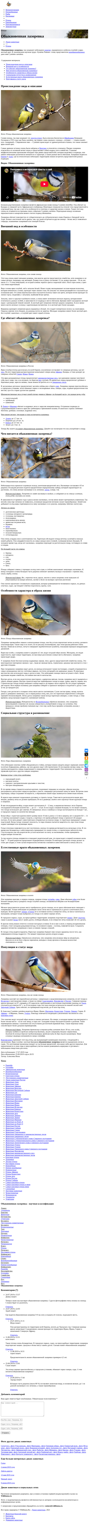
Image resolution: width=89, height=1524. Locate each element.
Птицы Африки (12, 1172)
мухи (8, 526)
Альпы (8, 418)
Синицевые (10, 1189)
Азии (11, 157)
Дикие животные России (15, 1080)
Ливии (5, 406)
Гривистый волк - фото (74, 1446)
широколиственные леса (47, 378)
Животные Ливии (13, 1118)
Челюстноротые (12, 1193)
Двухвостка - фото (8, 1450)
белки (15, 920)
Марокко (13, 406)
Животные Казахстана (14, 1111)
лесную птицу (36, 138)
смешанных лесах (59, 382)
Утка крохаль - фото (23, 1446)
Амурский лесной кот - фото (29, 1452)
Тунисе (27, 1013)
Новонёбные (11, 1166)
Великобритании (42, 702)
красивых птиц (7, 1015)
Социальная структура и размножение (21, 75)
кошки (69, 918)
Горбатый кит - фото (49, 1452)
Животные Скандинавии (15, 1132)
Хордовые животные (14, 1191)
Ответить (9, 1307)
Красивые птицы (12, 1157)
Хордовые (5, 1231)
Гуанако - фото (80, 1450)
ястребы (51, 899)
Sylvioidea (9, 1067)
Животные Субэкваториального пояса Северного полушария (30, 1141)
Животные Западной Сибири (17, 1099)
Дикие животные (38, 1510)
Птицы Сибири (12, 1180)
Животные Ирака (12, 1103)
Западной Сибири (8, 1007)
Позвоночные (11, 1170)
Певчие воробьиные (13, 1168)
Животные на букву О (14, 1124)
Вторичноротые (12, 1074)
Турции (67, 1011)
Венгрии (42, 148)
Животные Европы (13, 1097)
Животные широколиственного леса (20, 1153)
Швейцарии (69, 138)
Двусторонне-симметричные (17, 1078)
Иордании (49, 1011)
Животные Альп (12, 1084)
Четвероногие (11, 1195)
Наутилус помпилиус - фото (27, 1454)
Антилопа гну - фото (59, 1448)
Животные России (13, 1126)
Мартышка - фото (38, 1446)
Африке (4, 1013)
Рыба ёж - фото (43, 1450)
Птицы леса (10, 1176)
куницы (31, 912)
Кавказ (8, 423)
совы (57, 899)
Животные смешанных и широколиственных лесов (26, 1134)
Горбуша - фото (80, 1452)
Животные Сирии (13, 1130)
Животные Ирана (12, 1105)
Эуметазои (10, 1199)
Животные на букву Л (14, 1122)
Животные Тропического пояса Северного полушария (27, 1143)
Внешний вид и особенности (17, 66)
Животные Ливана (13, 1115)
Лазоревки (10, 1159)
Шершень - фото (55, 1450)
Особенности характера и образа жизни (21, 73)
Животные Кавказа (13, 1109)
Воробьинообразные (14, 1072)
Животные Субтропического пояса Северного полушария (28, 1139)
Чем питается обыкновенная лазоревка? (21, 71)
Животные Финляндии (15, 1151)
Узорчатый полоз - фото (19, 1448)
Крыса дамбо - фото (65, 1452)
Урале (83, 1003)
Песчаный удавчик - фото (78, 1448)
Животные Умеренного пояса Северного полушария (26, 1149)
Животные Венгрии (13, 1088)
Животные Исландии (14, 1107)
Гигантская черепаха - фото (49, 1454)
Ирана (31, 374)
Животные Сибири (13, 1128)
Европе (4, 157)
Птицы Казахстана (13, 1174)
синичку (47, 50)
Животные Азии (12, 1082)
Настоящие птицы (13, 1164)
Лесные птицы (11, 1162)
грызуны (81, 918)
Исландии (5, 1001)
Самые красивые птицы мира (17, 1187)
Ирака (25, 374)
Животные (5, 1215)
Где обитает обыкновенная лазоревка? (21, 69)
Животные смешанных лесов (17, 1136)
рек (39, 380)
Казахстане (58, 1011)
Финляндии (58, 1001)
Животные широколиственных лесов (20, 1155)
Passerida (9, 1065)
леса (2, 372)
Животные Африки (13, 1086)
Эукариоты (10, 1197)
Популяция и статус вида (16, 79)
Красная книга (7, 1040)
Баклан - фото (68, 1450)
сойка (74, 899)
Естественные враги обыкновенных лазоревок (24, 77)
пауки (47, 490)
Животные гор (11, 1092)
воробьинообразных (77, 52)
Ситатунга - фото (8, 1446)
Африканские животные (15, 1069)
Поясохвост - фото (8, 1454)
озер (57, 386)
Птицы (3, 1248)
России (68, 1001)
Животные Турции (13, 1147)
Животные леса (12, 1113)
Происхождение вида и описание (19, 64)
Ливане (74, 1011)
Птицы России (11, 1178)
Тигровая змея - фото (9, 1452)
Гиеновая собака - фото (55, 1446)
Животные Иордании (14, 1101)
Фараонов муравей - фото (40, 1448)
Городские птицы (12, 1076)
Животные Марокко (13, 1120)
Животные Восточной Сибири (18, 1090)
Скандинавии (47, 1001)
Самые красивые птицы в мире (18, 1185)
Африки (59, 372)
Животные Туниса (13, 1145)
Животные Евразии (13, 1095)
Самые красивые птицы (15, 1182)
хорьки (24, 912)
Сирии (19, 374)
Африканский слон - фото (26, 1450)
